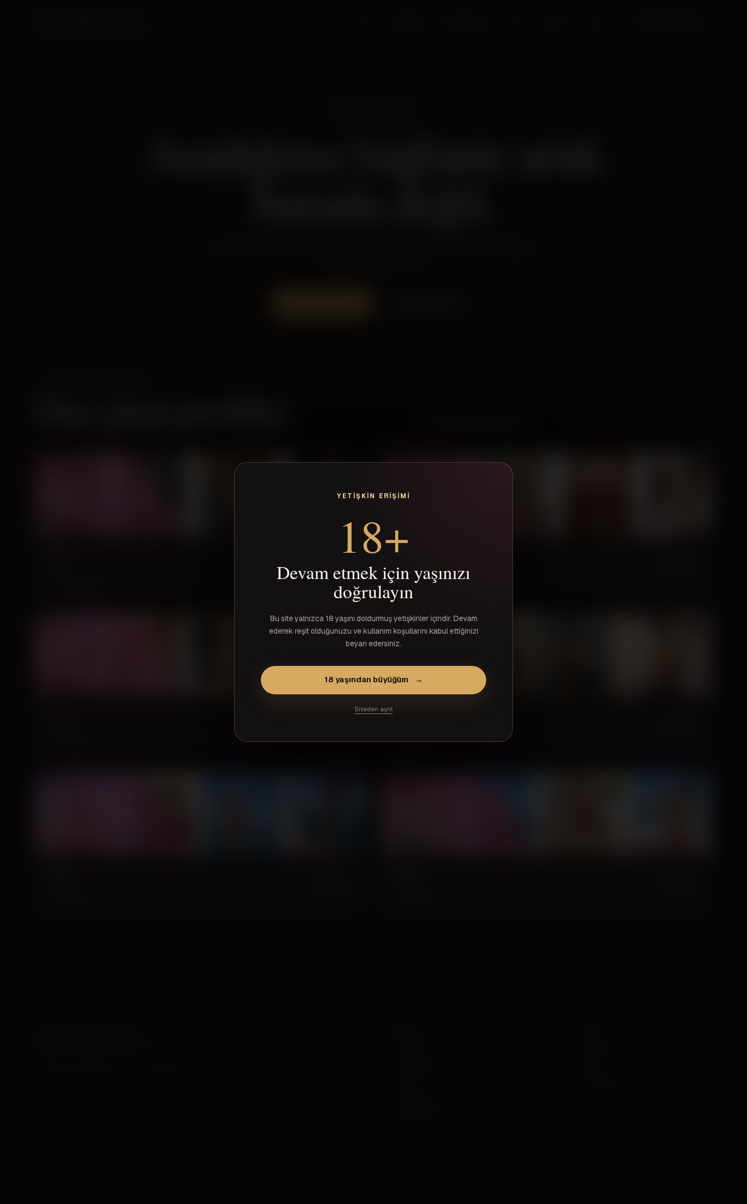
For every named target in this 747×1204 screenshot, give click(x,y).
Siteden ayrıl (373, 709)
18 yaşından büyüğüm (373, 679)
